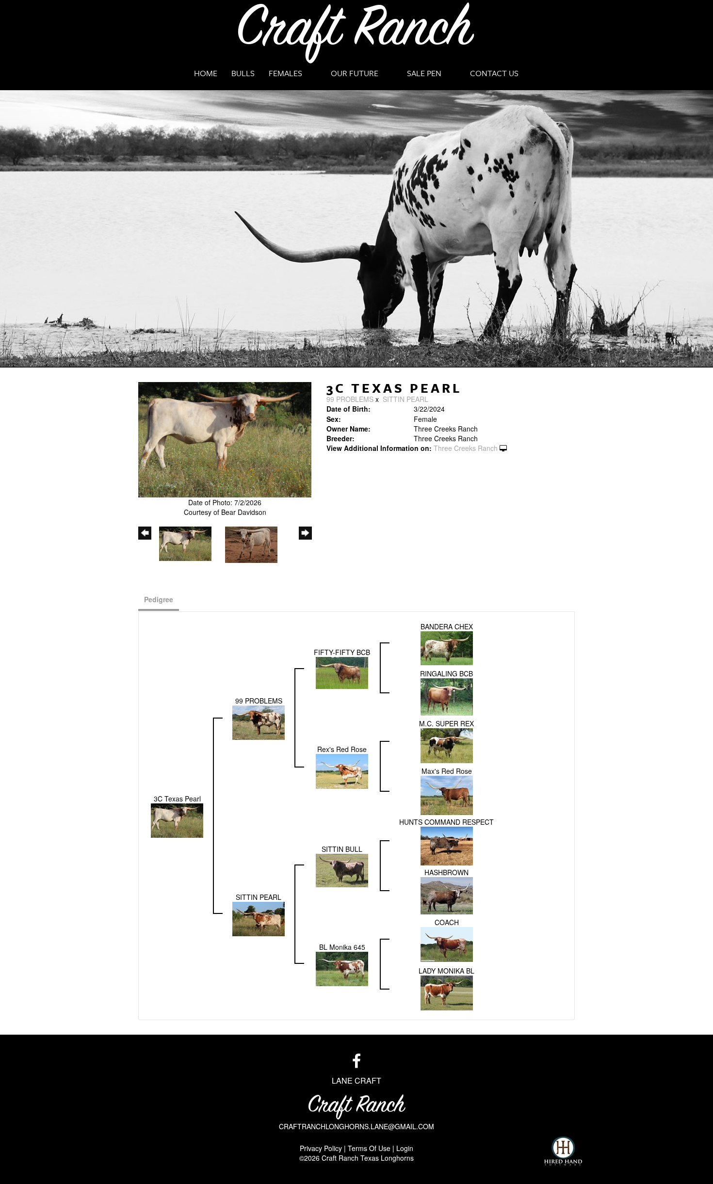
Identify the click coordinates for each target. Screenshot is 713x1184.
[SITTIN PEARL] (258, 918)
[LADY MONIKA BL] (447, 992)
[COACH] (447, 943)
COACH (447, 922)
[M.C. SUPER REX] (447, 745)
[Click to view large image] (224, 439)
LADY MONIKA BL (446, 971)
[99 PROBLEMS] (258, 721)
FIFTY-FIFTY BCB (342, 652)
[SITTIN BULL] (342, 869)
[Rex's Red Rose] (342, 770)
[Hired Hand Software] (563, 1151)
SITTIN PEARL (405, 399)
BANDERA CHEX (447, 626)
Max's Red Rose (446, 771)
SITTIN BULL (342, 849)
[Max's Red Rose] (447, 794)
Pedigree (158, 599)
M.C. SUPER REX (446, 723)
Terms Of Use (369, 1148)
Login (404, 1148)
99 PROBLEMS (349, 399)
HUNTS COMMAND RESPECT (446, 822)
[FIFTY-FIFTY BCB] (342, 671)
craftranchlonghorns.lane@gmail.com (356, 1126)
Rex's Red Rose (342, 749)
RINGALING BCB (446, 673)
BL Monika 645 (342, 947)
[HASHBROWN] (447, 894)
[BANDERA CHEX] (447, 647)
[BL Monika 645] (342, 968)
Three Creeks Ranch (466, 448)
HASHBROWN (446, 872)
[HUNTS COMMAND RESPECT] (447, 845)
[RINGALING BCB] (447, 696)
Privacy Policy (321, 1148)
